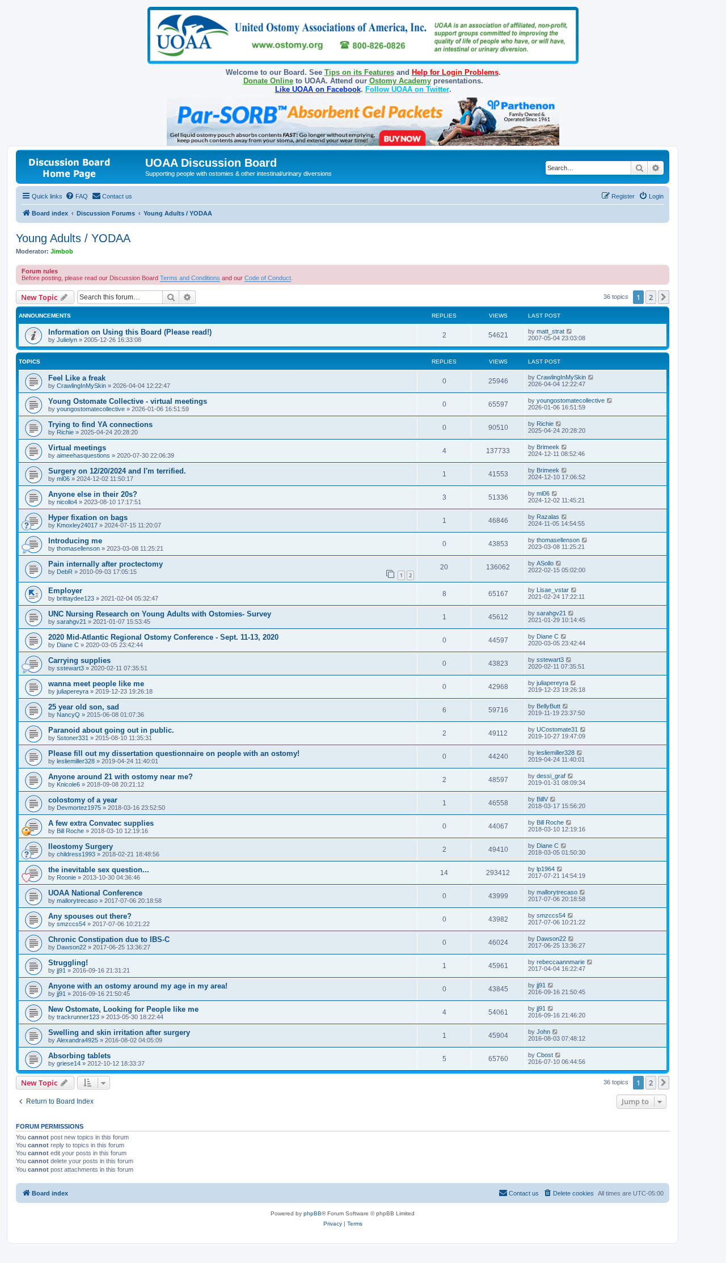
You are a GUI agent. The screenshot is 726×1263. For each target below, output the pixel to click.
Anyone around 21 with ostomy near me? (120, 776)
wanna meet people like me (96, 683)
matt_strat (550, 331)
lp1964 (546, 868)
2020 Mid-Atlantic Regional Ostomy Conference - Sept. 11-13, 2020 (163, 637)
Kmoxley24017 (77, 525)
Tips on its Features (359, 72)
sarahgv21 (71, 621)
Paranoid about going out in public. (111, 730)
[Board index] (82, 166)
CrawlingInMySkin (81, 385)
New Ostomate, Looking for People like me (123, 1009)
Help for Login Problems (455, 72)
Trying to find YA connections (100, 424)
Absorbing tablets (79, 1055)
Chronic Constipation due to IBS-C (109, 939)
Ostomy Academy (400, 81)
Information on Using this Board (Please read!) (130, 332)
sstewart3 (70, 668)
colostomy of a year (82, 800)
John (543, 1031)
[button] (663, 297)
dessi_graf (551, 775)
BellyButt (548, 706)
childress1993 (76, 854)
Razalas (548, 516)
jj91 (61, 970)
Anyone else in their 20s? (92, 494)
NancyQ (68, 714)
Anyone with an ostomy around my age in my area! (137, 986)
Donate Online (268, 81)
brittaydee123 (75, 598)
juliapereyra (72, 691)
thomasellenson (78, 548)
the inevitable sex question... (98, 869)
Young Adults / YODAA (73, 238)
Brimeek (548, 446)
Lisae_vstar (553, 589)
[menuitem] (76, 196)
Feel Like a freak (76, 378)
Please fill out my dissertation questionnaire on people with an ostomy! (173, 753)
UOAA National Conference (95, 893)
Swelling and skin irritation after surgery (119, 1032)
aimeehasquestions (83, 455)
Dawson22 (71, 947)
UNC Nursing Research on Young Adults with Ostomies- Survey (159, 614)
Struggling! (68, 962)
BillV (542, 799)
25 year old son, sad (83, 707)
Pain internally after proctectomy (105, 564)
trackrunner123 (78, 1016)
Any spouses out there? (90, 916)
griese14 (69, 1063)
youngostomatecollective (91, 408)
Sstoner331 (72, 737)
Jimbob (61, 251)
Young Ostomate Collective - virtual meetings (127, 401)
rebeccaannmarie (561, 961)
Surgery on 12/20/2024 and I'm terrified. (117, 471)
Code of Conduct (267, 277)
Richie (65, 432)
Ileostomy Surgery (80, 846)
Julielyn (67, 339)
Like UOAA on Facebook (318, 89)
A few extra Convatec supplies (101, 823)
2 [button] (651, 297)
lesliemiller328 (76, 761)
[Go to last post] (569, 331)
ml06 (63, 478)
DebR (65, 571)
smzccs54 (71, 923)
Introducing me (75, 541)
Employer (65, 590)
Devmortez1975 (79, 807)
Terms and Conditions (190, 277)
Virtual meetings (77, 447)
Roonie (66, 877)
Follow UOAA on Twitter (407, 89)
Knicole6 (68, 784)
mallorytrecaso (77, 900)
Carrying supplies (79, 660)
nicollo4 (67, 502)
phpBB (312, 1213)
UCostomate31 (557, 729)
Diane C (68, 644)
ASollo (545, 563)
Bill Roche (70, 830)
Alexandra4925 (77, 1040)
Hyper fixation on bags (88, 517)
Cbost (545, 1054)
